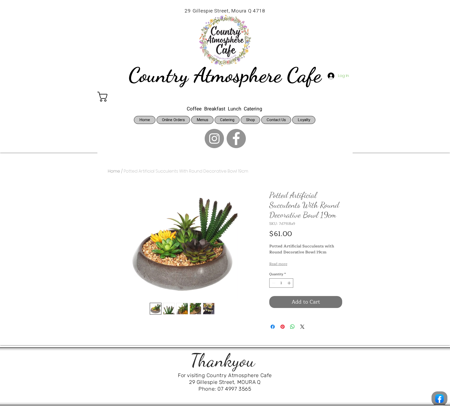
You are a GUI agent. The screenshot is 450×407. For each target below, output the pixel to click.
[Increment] (289, 283)
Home (114, 171)
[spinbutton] (281, 283)
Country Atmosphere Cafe (224, 74)
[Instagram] (214, 138)
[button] (117, 97)
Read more (278, 264)
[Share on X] (302, 327)
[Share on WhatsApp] (292, 327)
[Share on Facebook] (273, 327)
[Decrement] (273, 283)
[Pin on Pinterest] (282, 327)
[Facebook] (236, 138)
